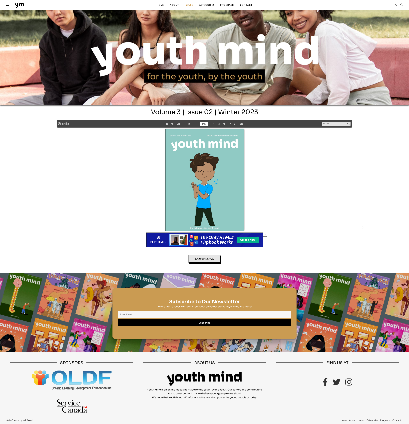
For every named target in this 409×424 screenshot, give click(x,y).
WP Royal (28, 420)
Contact (246, 4)
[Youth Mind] (19, 4)
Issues (189, 4)
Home (160, 4)
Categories (207, 4)
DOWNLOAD (204, 258)
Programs (227, 4)
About (174, 4)
